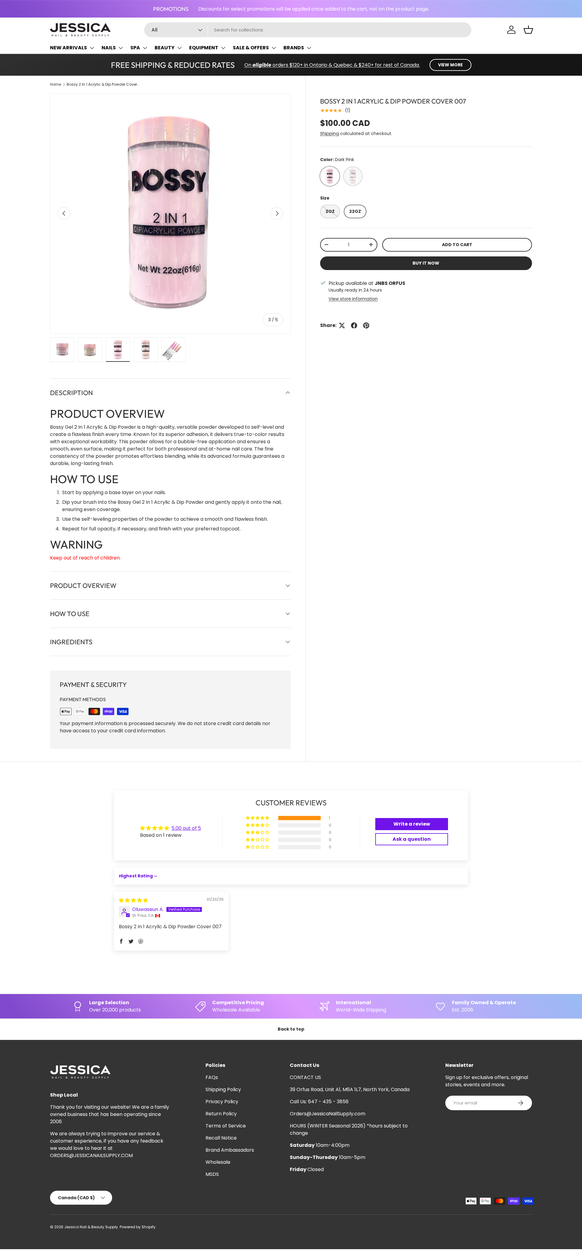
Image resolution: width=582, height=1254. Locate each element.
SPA (135, 47)
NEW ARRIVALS (68, 47)
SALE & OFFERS (251, 47)
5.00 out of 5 (186, 828)
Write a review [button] (411, 823)
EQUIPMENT (203, 47)
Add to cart (457, 245)
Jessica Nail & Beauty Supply (91, 1226)
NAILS (109, 47)
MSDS (212, 1174)
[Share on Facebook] (354, 325)
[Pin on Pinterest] (366, 325)
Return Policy (221, 1113)
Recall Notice (221, 1137)
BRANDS (293, 47)
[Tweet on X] (342, 325)
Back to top (291, 1029)
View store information (353, 299)
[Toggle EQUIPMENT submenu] (223, 47)
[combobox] (307, 29)
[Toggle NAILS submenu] (120, 47)
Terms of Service (226, 1125)
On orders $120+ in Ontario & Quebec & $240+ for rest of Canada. (332, 64)
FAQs (212, 1077)
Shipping (329, 133)
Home (55, 84)
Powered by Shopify (138, 1226)
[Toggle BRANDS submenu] (309, 47)
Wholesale (218, 1162)
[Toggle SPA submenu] (145, 47)
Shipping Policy (223, 1089)
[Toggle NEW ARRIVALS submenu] (91, 47)
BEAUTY (165, 47)
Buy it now (426, 263)
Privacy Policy (222, 1101)
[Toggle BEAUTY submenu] (179, 47)
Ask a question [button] (412, 839)
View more (450, 65)
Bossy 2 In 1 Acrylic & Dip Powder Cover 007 (103, 84)
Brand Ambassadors (230, 1150)
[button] (528, 29)
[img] (133, 900)
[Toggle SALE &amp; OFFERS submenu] (273, 47)
